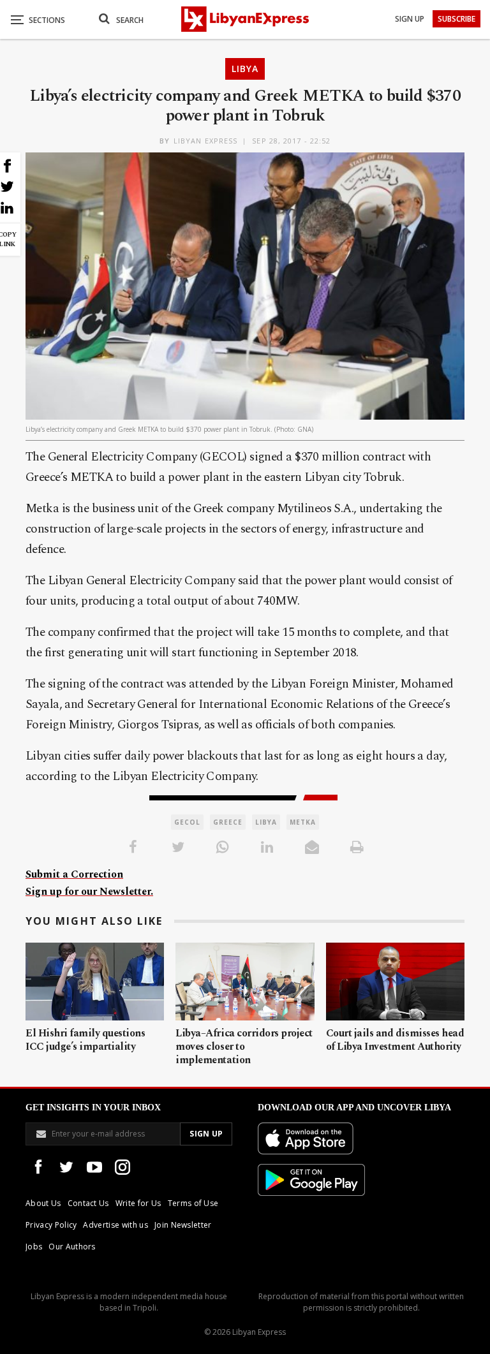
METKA (303, 822)
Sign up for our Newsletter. (89, 891)
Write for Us (138, 1203)
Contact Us (88, 1203)
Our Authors (72, 1246)
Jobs (34, 1246)
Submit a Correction (74, 874)
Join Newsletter (183, 1224)
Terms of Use (193, 1203)
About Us (43, 1203)
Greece (227, 822)
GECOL (187, 822)
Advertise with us (115, 1224)
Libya (245, 69)
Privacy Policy (51, 1224)
